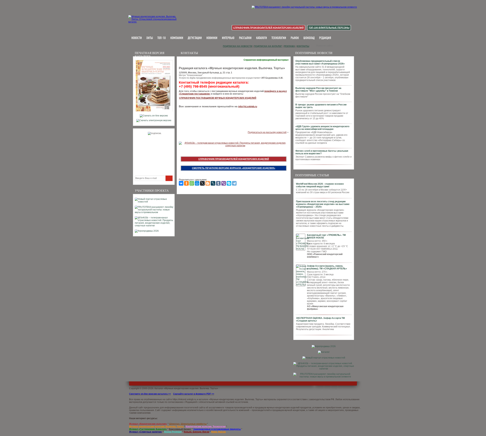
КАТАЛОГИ (261, 38)
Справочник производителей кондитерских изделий (268, 27)
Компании (176, 38)
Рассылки (245, 38)
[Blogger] (207, 183)
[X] (202, 183)
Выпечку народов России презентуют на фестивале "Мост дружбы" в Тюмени (318, 89)
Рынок (295, 38)
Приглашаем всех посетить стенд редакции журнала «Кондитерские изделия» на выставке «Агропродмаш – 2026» (323, 204)
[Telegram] (234, 183)
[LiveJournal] (213, 183)
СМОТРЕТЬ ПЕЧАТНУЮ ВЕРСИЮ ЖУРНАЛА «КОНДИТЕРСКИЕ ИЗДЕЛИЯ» (233, 168)
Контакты (303, 46)
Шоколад (309, 38)
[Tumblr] (218, 183)
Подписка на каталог (268, 46)
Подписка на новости (237, 46)
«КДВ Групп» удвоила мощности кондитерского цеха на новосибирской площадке (322, 127)
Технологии (278, 38)
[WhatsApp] (191, 183)
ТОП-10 (161, 38)
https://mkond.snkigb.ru (184, 399)
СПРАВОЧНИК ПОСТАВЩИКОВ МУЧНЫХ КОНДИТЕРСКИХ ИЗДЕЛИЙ (217, 98)
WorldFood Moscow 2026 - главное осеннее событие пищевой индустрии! (320, 185)
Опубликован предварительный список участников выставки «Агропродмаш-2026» (320, 62)
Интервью (228, 38)
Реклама (289, 46)
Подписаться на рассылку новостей (267, 132)
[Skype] (229, 183)
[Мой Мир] (197, 183)
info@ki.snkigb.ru (247, 106)
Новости (136, 38)
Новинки (211, 38)
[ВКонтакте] (181, 183)
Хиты (149, 38)
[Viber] (223, 183)
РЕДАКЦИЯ (325, 38)
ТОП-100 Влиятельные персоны (329, 27)
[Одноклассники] (186, 183)
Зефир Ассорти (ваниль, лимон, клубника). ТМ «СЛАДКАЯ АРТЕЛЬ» (327, 267)
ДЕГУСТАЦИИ (195, 38)
